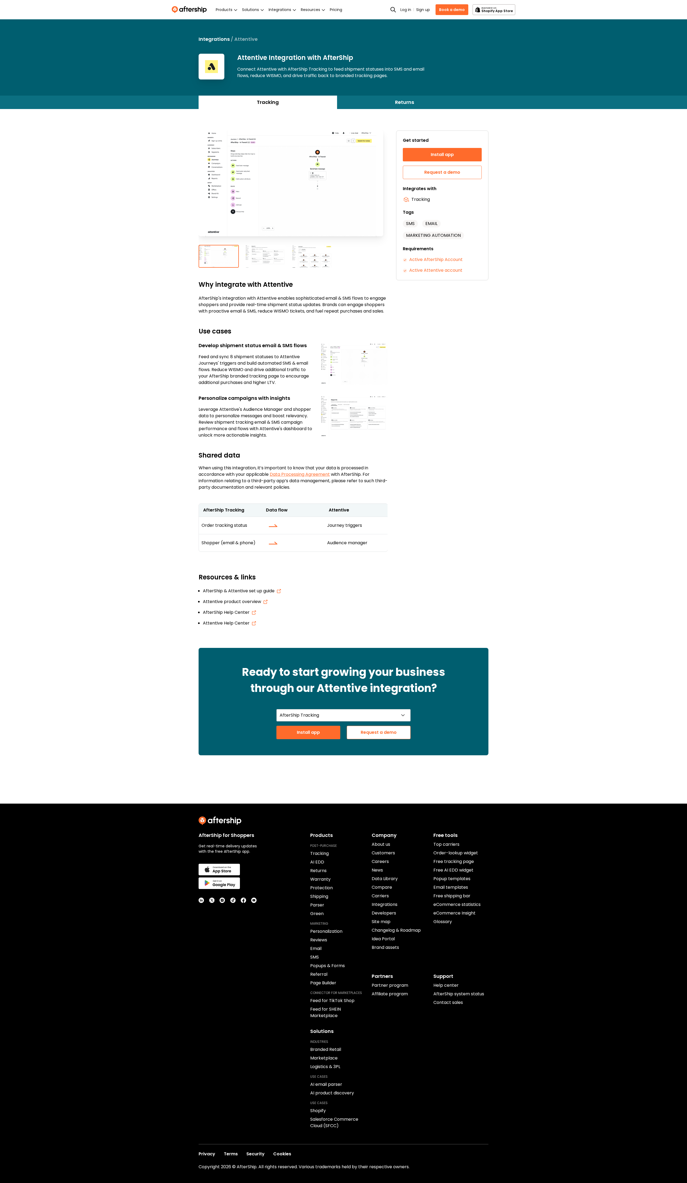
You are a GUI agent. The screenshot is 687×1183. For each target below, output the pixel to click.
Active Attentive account (435, 270)
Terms (231, 1154)
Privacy (207, 1154)
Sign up (423, 9)
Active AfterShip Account (436, 259)
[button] (293, 187)
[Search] (393, 9)
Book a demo (452, 9)
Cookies (282, 1154)
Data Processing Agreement (300, 474)
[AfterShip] (190, 9)
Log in (405, 9)
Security (255, 1154)
